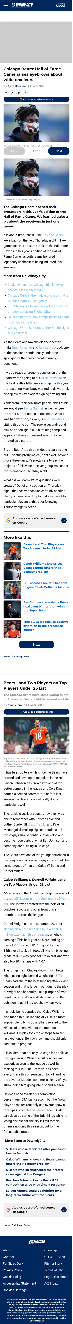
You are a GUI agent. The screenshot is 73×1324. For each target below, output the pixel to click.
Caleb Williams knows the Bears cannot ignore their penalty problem (36, 1161)
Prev (14, 151)
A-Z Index (51, 1283)
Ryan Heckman (17, 86)
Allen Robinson (51, 378)
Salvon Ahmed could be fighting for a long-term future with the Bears (34, 1193)
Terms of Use (53, 1270)
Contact (8, 1257)
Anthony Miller (54, 419)
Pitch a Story (53, 1263)
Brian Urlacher (22, 347)
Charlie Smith (16, 705)
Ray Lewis (46, 347)
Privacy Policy (12, 1270)
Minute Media (20, 1299)
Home (7, 656)
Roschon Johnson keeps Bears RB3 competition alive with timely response (35, 1182)
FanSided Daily (13, 1263)
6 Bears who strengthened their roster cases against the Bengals (34, 1172)
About (7, 1250)
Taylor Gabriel (33, 408)
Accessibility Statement (19, 1283)
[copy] (25, 92)
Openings (51, 1250)
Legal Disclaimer (56, 1277)
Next (58, 151)
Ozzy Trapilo (37, 824)
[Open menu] (6, 5)
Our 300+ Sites (54, 1257)
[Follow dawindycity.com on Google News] (64, 520)
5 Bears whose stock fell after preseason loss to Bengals (36, 1151)
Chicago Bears (53, 235)
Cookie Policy (12, 1277)
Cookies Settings (15, 1290)
